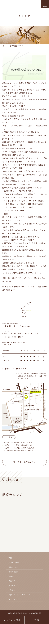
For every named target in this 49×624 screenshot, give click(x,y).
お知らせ (12, 590)
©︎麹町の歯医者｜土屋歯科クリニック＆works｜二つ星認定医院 (24, 613)
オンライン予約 (14, 599)
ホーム (5, 46)
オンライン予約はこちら (24, 462)
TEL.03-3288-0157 (12, 337)
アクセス (12, 585)
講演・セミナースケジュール (19, 594)
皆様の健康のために (16, 46)
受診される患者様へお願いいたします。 (19, 286)
